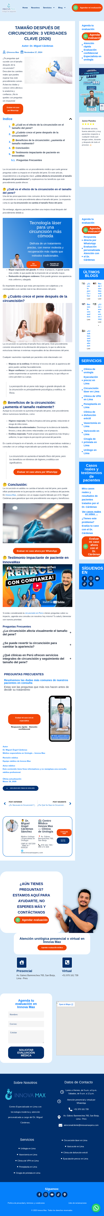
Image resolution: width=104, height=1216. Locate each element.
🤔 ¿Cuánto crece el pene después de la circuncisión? (35, 134)
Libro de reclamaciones (78, 1203)
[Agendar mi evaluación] (75, 7)
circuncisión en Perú (34, 613)
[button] (70, 119)
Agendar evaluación (95, 36)
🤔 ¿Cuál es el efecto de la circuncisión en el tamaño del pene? (38, 126)
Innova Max (11, 495)
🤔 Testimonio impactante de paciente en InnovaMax (36, 154)
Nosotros (35, 8)
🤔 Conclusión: (21, 148)
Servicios (47, 8)
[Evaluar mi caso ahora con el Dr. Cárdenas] (85, 546)
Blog (60, 8)
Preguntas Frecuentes (29, 160)
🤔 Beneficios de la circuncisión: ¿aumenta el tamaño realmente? (38, 142)
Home (25, 8)
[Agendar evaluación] (85, 36)
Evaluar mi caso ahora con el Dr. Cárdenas (94, 546)
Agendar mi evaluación (90, 8)
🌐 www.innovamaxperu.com (32, 852)
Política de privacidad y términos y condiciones (26, 1203)
